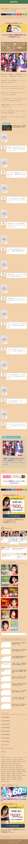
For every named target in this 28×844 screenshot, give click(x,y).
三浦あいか (4, 761)
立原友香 (14, 777)
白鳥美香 (9, 777)
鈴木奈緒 (14, 779)
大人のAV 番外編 (12, 769)
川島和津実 (24, 771)
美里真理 (19, 777)
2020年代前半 (6, 741)
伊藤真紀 (14, 761)
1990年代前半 (4, 6)
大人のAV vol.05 (19, 765)
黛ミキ (9, 781)
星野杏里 (20, 773)
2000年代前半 (6, 731)
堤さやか (25, 761)
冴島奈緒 (19, 761)
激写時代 (14, 2)
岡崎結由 (14, 771)
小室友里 (3, 771)
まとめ (4, 751)
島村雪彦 (19, 771)
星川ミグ (9, 773)
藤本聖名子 (4, 779)
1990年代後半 (6, 727)
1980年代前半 (6, 717)
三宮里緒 (21, 759)
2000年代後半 (6, 734)
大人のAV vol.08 (19, 767)
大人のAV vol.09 (4, 769)
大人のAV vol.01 (10, 763)
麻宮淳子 (3, 781)
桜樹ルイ (9, 775)
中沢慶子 (9, 761)
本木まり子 (4, 775)
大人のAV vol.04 (12, 765)
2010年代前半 (6, 738)
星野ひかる (15, 773)
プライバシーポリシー (11, 840)
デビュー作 (4, 759)
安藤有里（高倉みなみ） (21, 769)
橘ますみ (19, 775)
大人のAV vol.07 (12, 767)
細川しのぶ (4, 471)
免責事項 (18, 840)
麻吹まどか (20, 779)
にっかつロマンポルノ (8, 748)
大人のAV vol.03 (4, 765)
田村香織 (24, 775)
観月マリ (9, 779)
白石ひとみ (4, 777)
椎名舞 (14, 775)
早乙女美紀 (4, 773)
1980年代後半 (6, 720)
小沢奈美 (9, 771)
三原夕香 (16, 759)
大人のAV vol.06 (4, 767)
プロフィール (10, 759)
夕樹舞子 (3, 763)
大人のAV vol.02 (17, 763)
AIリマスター (6, 744)
